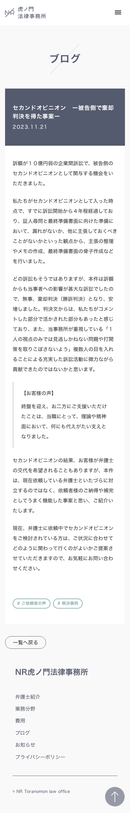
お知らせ (25, 745)
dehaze (118, 12)
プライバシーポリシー (40, 757)
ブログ (22, 733)
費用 (20, 720)
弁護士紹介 (27, 697)
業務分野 (25, 709)
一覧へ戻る (25, 642)
